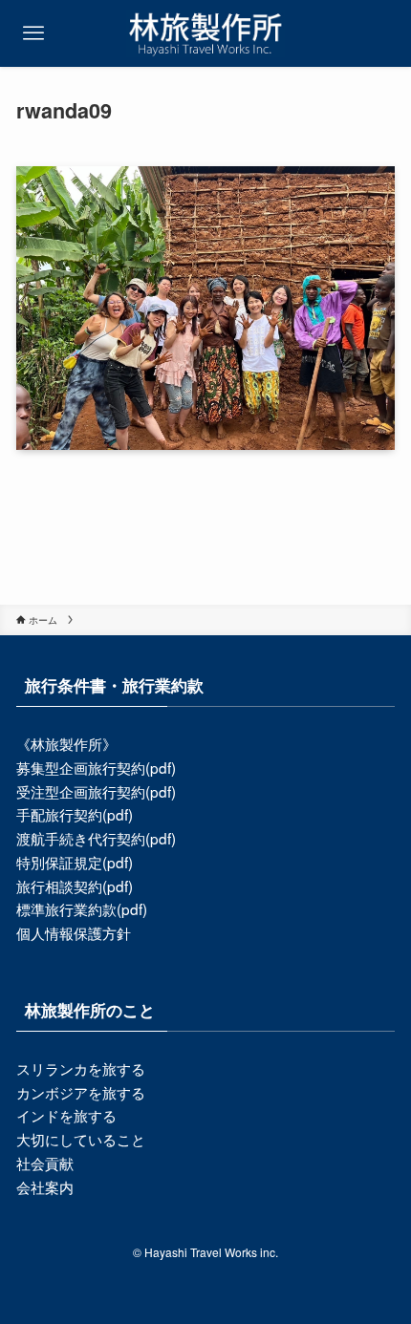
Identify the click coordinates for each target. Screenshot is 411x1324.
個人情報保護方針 (73, 932)
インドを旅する (66, 1114)
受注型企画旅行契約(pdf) (96, 790)
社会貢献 (45, 1162)
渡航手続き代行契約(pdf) (96, 837)
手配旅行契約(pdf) (74, 813)
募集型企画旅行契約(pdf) (96, 767)
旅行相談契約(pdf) (74, 885)
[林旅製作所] (205, 33)
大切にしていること (80, 1138)
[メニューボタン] (33, 33)
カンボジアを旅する (80, 1091)
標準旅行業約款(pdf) (81, 908)
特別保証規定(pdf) (74, 861)
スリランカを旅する (80, 1067)
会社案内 (45, 1186)
